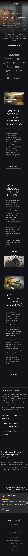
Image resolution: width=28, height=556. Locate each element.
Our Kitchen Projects (14, 45)
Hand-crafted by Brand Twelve (14, 532)
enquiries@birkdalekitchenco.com (15, 540)
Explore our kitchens (14, 371)
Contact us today (15, 472)
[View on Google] (3, 496)
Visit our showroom (14, 252)
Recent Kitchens (13, 166)
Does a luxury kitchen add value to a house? (11, 416)
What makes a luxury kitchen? (12, 390)
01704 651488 (15, 537)
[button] (1, 503)
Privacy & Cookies (14, 524)
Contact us (10, 528)
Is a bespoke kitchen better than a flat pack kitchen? (11, 425)
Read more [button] (4, 505)
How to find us (17, 528)
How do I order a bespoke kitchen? (10, 433)
